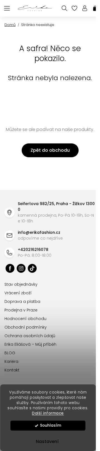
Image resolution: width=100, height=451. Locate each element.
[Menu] (7, 8)
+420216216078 (33, 249)
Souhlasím (50, 425)
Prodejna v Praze (21, 310)
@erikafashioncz (32, 268)
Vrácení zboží (18, 293)
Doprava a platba (22, 301)
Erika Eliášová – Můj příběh (30, 344)
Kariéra (11, 361)
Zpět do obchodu (50, 150)
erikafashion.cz (10, 268)
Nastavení (47, 441)
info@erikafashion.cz (39, 232)
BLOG (9, 353)
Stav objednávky (21, 284)
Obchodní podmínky (25, 327)
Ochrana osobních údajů (29, 336)
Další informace (48, 413)
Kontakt (11, 370)
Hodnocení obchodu (25, 318)
